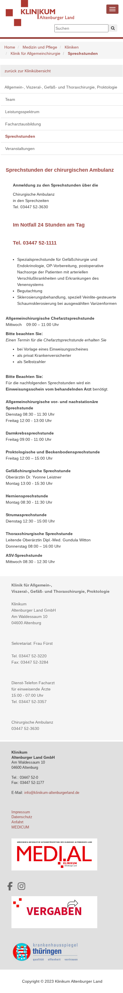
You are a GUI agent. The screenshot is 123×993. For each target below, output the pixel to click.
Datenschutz (21, 817)
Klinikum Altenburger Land (40, 17)
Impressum (20, 812)
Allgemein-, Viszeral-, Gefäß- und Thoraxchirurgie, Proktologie (61, 87)
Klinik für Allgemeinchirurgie (35, 53)
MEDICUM (20, 827)
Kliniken (72, 47)
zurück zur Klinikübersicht (28, 71)
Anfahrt (17, 822)
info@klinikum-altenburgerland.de (52, 793)
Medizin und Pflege (40, 47)
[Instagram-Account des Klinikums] (21, 886)
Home (9, 47)
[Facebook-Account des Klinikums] (10, 886)
